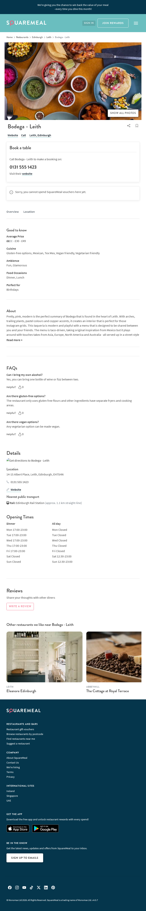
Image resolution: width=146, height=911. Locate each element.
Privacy (10, 776)
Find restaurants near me (20, 738)
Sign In (89, 23)
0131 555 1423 (20, 482)
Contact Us (12, 762)
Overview (12, 211)
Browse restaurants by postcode (24, 734)
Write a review (20, 606)
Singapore (12, 796)
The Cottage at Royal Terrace (107, 691)
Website (13, 135)
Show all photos (123, 113)
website (27, 173)
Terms (9, 772)
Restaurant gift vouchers (20, 729)
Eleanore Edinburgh (21, 691)
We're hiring (13, 767)
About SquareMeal (16, 757)
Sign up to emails (24, 858)
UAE (8, 800)
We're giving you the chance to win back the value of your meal (73, 7)
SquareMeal (26, 23)
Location (29, 211)
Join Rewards (113, 23)
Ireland (10, 791)
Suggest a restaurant (18, 743)
